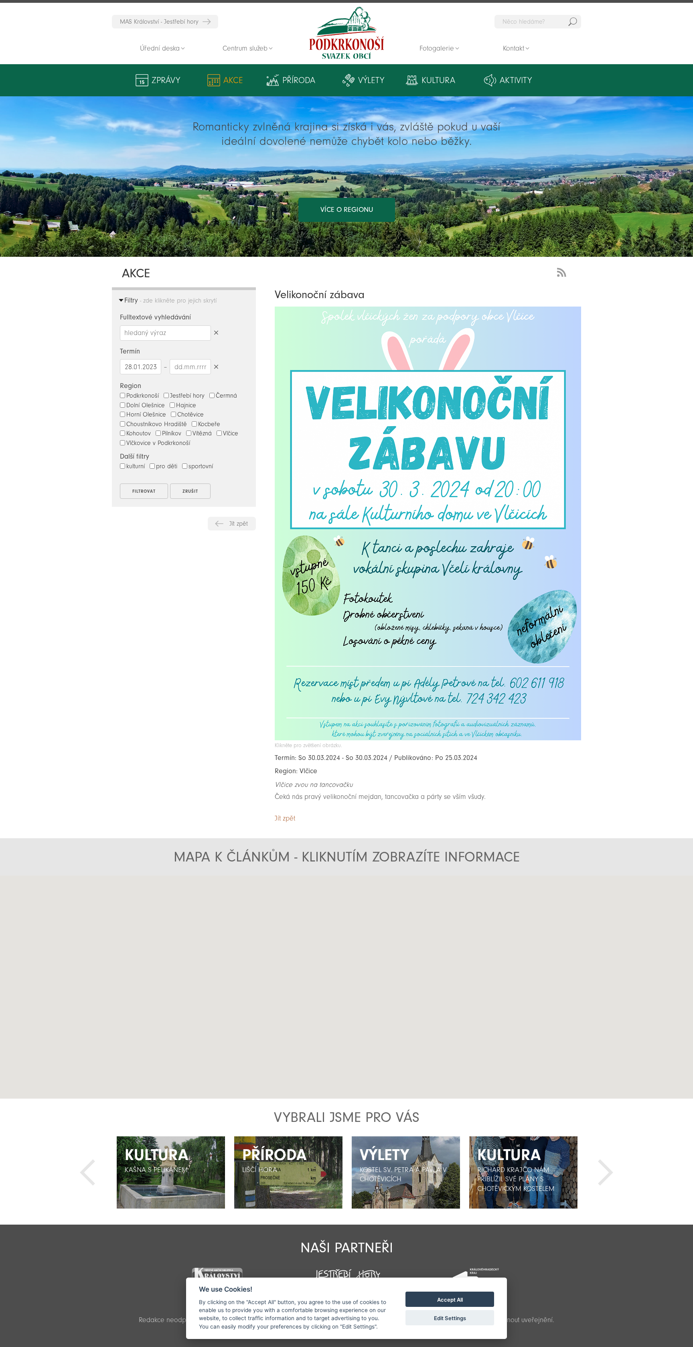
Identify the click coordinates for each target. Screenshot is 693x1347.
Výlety (371, 80)
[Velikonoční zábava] (428, 738)
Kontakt (513, 48)
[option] (170, 1172)
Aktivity (516, 80)
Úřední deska (160, 48)
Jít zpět (238, 523)
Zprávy (166, 80)
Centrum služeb (245, 48)
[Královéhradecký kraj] (475, 1273)
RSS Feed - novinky (563, 271)
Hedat (572, 21)
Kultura (438, 80)
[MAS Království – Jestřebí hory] (217, 1273)
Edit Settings (450, 1318)
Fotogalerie (436, 48)
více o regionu (346, 209)
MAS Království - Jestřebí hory (159, 21)
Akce (233, 80)
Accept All (450, 1299)
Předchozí (87, 1172)
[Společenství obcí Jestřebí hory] (346, 1272)
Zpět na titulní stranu (346, 33)
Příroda (298, 80)
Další (605, 1172)
